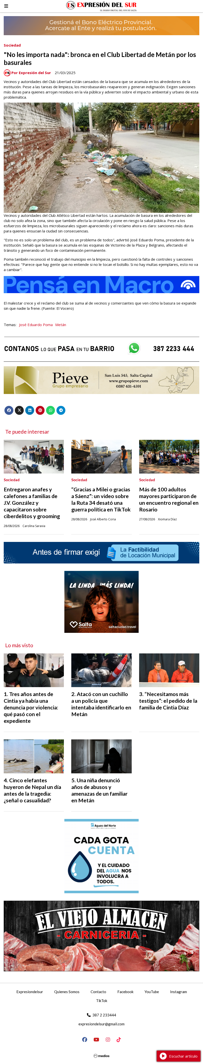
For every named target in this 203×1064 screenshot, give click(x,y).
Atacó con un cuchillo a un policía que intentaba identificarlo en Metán (101, 704)
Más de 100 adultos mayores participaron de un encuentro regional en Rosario (169, 499)
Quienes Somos (66, 991)
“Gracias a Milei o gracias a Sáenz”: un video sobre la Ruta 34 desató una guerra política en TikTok (101, 499)
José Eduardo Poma (36, 324)
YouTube (152, 991)
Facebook (125, 991)
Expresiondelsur (29, 991)
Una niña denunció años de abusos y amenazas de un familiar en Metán (99, 790)
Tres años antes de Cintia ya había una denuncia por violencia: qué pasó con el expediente (31, 707)
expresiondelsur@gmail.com (101, 1024)
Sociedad (12, 45)
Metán (60, 324)
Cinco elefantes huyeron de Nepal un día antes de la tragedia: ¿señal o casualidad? (32, 790)
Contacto (98, 991)
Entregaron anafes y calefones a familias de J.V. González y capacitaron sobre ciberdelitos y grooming (32, 502)
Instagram (178, 991)
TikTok (101, 1000)
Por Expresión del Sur (31, 72)
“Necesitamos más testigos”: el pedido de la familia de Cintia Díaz (168, 701)
